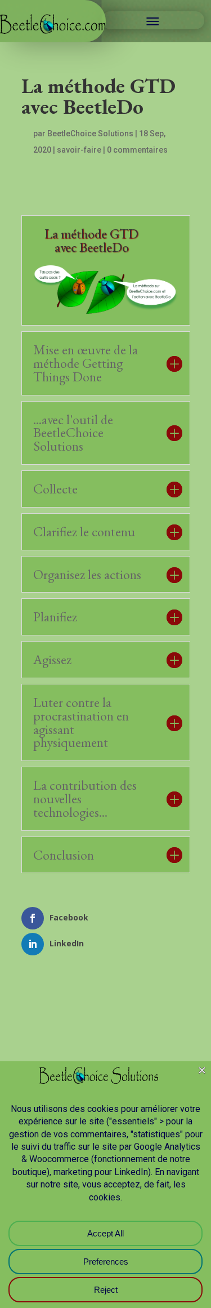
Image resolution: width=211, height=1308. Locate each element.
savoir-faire (79, 149)
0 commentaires (137, 149)
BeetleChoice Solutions (90, 133)
